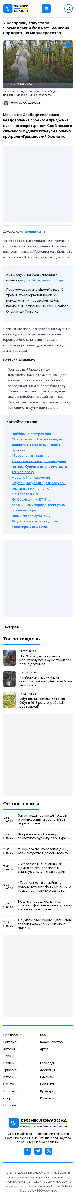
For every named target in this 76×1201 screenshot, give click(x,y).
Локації (8, 1056)
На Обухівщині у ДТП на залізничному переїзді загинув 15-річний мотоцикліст (39, 505)
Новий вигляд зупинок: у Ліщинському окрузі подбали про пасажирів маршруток (38, 522)
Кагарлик (12, 627)
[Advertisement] (38, 184)
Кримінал (47, 1098)
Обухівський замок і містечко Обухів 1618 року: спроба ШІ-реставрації (42, 703)
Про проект (12, 1035)
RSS (43, 1035)
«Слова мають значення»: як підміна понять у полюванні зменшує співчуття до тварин (41, 868)
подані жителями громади (41, 280)
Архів (44, 1049)
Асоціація (47, 1070)
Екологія (9, 1105)
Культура (47, 1091)
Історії (8, 1077)
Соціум (8, 1084)
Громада (47, 1063)
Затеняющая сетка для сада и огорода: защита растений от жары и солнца (42, 819)
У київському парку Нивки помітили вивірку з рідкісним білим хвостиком (45, 681)
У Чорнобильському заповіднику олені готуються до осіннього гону (44, 851)
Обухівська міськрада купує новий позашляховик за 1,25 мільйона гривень (45, 924)
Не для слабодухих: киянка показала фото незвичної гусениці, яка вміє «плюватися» (45, 905)
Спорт (8, 1098)
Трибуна (10, 1070)
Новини (8, 1063)
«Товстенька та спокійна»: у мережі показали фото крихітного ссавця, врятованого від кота (44, 886)
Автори (9, 1049)
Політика (47, 1084)
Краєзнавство (51, 1042)
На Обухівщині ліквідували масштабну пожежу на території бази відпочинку (45, 660)
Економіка (11, 1091)
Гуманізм (47, 1077)
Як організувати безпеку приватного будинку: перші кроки (43, 836)
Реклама (10, 1042)
